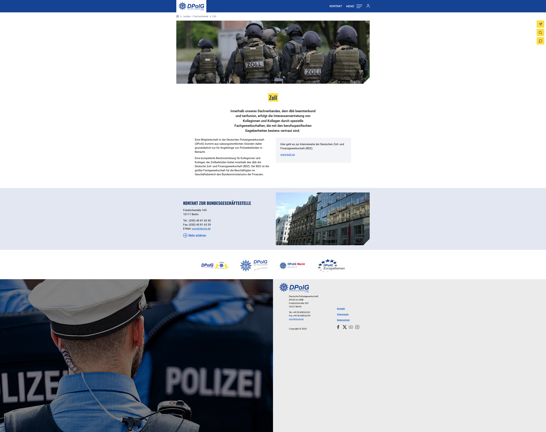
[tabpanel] (215, 266)
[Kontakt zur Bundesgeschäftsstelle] (323, 218)
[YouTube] (350, 326)
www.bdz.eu (287, 154)
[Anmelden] (367, 6)
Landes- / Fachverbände (195, 16)
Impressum (343, 314)
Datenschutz (343, 320)
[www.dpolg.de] (177, 16)
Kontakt (336, 6)
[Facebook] (339, 326)
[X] (344, 326)
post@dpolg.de (201, 228)
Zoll (214, 16)
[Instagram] (356, 326)
